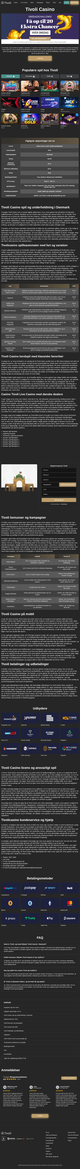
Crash (48, 76)
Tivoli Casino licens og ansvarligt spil (15, 1038)
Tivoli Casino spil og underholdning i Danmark (18, 1015)
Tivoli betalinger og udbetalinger (14, 1031)
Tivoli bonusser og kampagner (13, 1023)
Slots (68, 76)
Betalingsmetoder (9, 1046)
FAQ (5, 1050)
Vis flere (40, 1115)
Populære (9, 76)
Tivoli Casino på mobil (11, 1027)
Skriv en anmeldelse (69, 1078)
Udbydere (7, 1035)
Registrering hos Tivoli (11, 1019)
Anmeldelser (8, 1054)
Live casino (29, 76)
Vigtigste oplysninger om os (12, 1011)
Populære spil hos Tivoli (11, 1007)
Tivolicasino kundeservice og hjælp (15, 1042)
